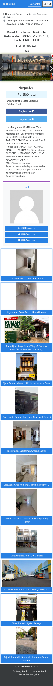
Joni (26, 187)
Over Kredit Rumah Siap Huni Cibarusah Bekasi (26, 417)
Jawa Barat (14, 100)
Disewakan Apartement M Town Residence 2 (26, 484)
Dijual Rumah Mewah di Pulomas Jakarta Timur (26, 383)
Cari (46, 3)
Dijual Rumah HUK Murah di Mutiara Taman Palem (26, 659)
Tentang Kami (20, 671)
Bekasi (24, 100)
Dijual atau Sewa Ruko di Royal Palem (26, 312)
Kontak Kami (39, 671)
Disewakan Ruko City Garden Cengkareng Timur (26, 520)
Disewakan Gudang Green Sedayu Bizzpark (26, 589)
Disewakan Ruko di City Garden (26, 555)
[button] (51, 68)
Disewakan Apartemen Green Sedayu (26, 450)
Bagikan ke (25, 111)
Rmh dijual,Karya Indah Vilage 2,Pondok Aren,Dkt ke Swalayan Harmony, (26, 348)
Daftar (33, 3)
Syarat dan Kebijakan (29, 674)
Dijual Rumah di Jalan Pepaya (26, 623)
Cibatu (19, 104)
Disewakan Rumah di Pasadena (26, 278)
